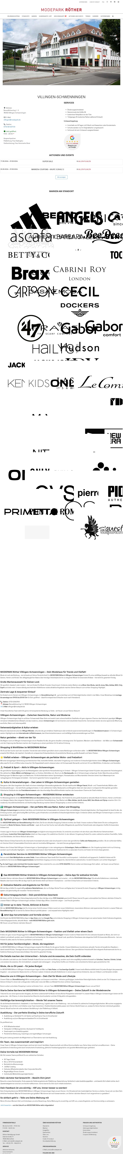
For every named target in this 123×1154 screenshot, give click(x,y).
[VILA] (55, 632)
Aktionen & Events (8, 1149)
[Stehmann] (31, 563)
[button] (30, 132)
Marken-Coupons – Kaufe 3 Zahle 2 (47, 169)
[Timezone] (31, 600)
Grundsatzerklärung (49, 1141)
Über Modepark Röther (52, 1123)
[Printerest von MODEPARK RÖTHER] (118, 2)
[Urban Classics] (31, 618)
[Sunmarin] (31, 582)
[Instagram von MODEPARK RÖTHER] (107, 2)
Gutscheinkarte (8, 1152)
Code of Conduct (48, 1139)
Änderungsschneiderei (90, 1132)
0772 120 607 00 (9, 127)
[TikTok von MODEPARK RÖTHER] (114, 2)
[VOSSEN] (31, 637)
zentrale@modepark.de (14, 1141)
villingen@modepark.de (12, 120)
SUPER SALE (48, 161)
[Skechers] (31, 545)
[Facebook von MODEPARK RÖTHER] (111, 2)
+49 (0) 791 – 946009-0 (13, 1143)
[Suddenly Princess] (55, 577)
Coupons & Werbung (89, 1134)
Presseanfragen (49, 1146)
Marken (45, 1128)
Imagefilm (46, 1130)
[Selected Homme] (55, 540)
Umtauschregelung (89, 1126)
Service (6, 1146)
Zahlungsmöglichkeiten (90, 1128)
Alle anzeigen (61, 177)
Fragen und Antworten (92, 1123)
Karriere (45, 1137)
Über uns (46, 1134)
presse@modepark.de (54, 1149)
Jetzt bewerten (5, 1105)
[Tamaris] (55, 595)
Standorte (46, 1126)
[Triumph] (55, 614)
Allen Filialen (85, 161)
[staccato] (55, 559)
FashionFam (46, 1132)
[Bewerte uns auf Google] (72, 142)
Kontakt (6, 1131)
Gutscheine (86, 1130)
